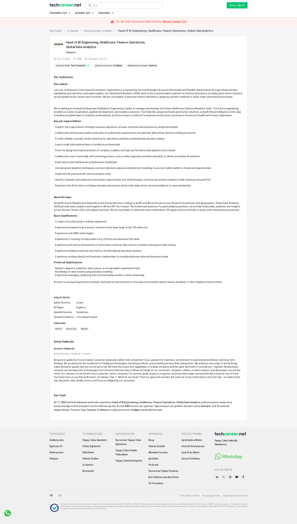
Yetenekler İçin (58, 12)
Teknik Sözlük (156, 446)
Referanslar (57, 452)
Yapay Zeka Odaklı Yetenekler (126, 452)
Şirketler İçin (82, 12)
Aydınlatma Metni (192, 440)
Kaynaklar (105, 12)
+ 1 (87, 65)
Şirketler (153, 458)
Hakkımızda (57, 440)
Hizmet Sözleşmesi (193, 446)
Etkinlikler (88, 452)
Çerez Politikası (191, 458)
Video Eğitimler (91, 446)
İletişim (54, 458)
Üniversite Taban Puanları (163, 471)
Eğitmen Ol (56, 446)
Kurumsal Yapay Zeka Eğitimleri (128, 442)
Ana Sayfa (56, 30)
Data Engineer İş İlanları (98, 30)
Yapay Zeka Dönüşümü (129, 460)
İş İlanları (73, 30)
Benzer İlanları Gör (175, 21)
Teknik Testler (90, 458)
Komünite (88, 471)
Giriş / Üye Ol (237, 5)
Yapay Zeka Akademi (94, 440)
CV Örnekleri (155, 483)
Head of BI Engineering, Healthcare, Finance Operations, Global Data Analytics (165, 30)
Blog (151, 440)
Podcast (153, 464)
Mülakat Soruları (158, 452)
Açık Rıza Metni (191, 452)
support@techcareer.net (235, 495)
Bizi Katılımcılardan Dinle (163, 477)
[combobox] (126, 5)
